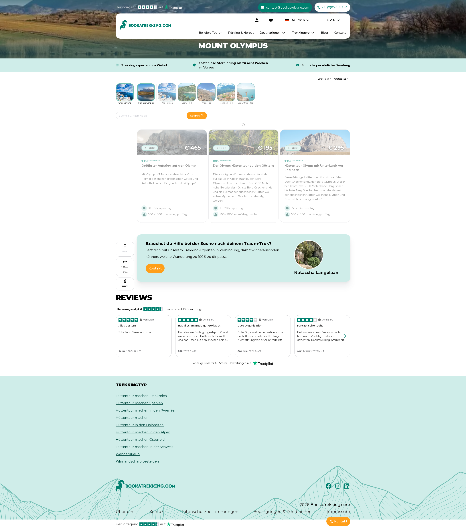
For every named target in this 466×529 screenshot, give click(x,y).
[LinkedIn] (347, 487)
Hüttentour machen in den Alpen (143, 432)
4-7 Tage (125, 272)
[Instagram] (338, 487)
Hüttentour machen (132, 418)
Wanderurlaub (128, 454)
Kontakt (340, 32)
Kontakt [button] (155, 268)
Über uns (125, 511)
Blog (324, 32)
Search (195, 115)
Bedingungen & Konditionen (282, 511)
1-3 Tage (125, 267)
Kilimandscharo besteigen (137, 461)
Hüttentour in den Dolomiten (140, 425)
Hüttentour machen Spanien (139, 403)
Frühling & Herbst (241, 32)
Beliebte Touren (210, 32)
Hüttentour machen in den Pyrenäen (146, 410)
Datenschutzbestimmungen (209, 511)
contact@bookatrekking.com (287, 7)
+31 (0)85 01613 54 (334, 7)
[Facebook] (329, 487)
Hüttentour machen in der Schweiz (144, 447)
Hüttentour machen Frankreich (141, 396)
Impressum (338, 511)
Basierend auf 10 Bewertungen (160, 309)
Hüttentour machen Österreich (141, 440)
